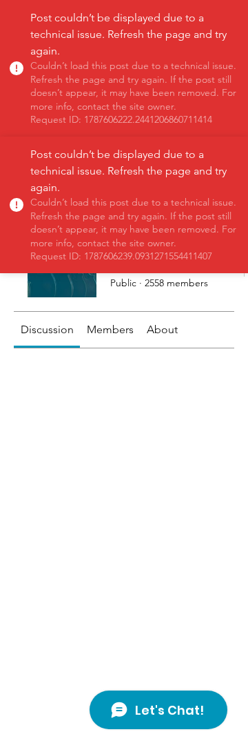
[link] (47, 329)
